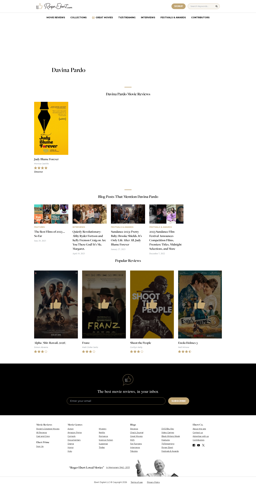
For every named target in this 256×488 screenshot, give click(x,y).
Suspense (103, 444)
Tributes (134, 451)
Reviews (134, 429)
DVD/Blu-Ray (167, 429)
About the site (199, 429)
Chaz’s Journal (136, 432)
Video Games (167, 432)
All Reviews (41, 432)
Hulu (70, 451)
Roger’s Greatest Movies (47, 429)
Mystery (102, 429)
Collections (78, 17)
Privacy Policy (153, 482)
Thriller (102, 447)
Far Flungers (136, 444)
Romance (103, 436)
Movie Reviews (56, 17)
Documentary (74, 440)
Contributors (200, 17)
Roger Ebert (167, 447)
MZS (132, 440)
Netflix (102, 432)
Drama (71, 444)
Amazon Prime (75, 432)
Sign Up (40, 446)
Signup (178, 6)
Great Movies (104, 17)
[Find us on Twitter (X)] (203, 445)
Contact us (198, 432)
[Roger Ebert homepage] (54, 6)
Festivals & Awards (173, 17)
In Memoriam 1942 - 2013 (118, 467)
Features (165, 440)
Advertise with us (201, 436)
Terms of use (137, 482)
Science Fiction (106, 440)
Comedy (72, 436)
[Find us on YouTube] (198, 445)
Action (71, 429)
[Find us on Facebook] (194, 445)
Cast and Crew (43, 436)
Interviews (148, 17)
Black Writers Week (170, 436)
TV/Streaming (127, 17)
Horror (71, 447)
